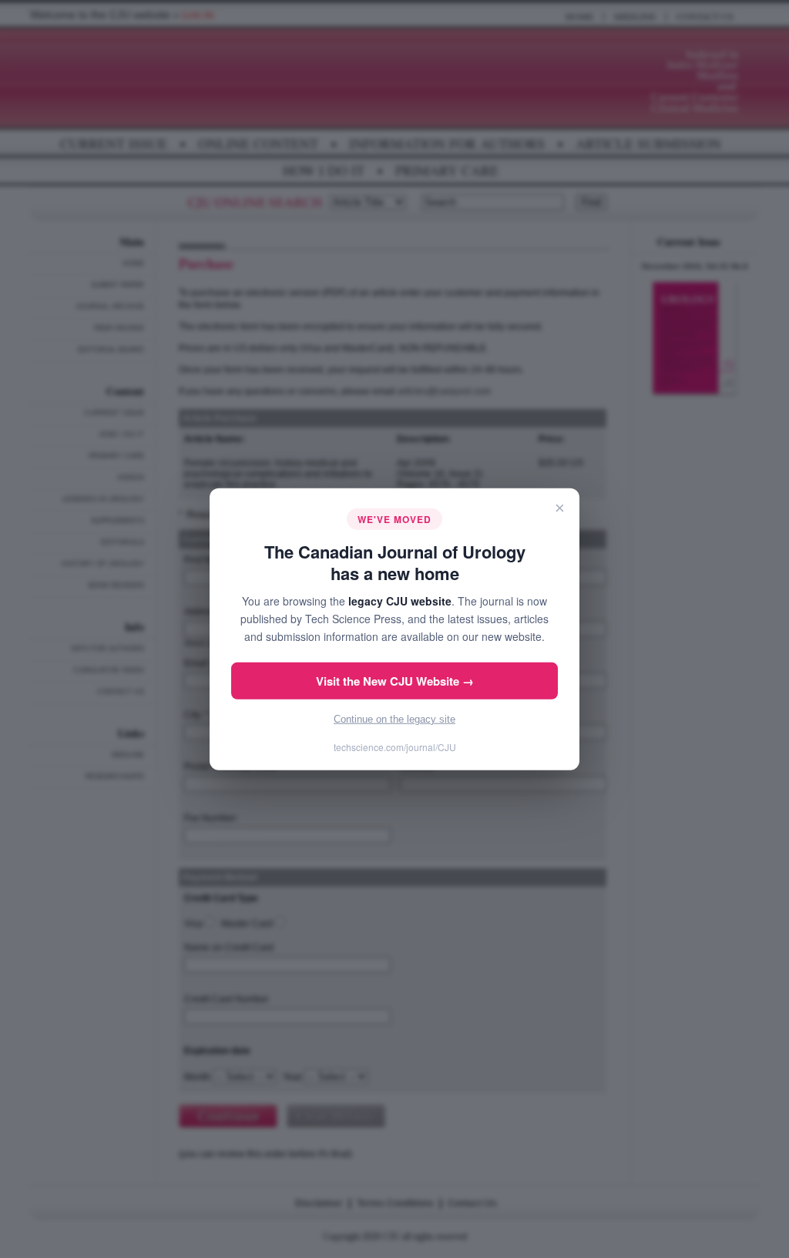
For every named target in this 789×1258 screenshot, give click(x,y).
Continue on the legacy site (394, 719)
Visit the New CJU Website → (395, 681)
